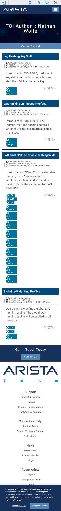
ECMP (12, 199)
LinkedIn (39, 381)
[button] (31, 3)
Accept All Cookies (39, 506)
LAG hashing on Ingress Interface (25, 103)
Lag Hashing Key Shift (18, 56)
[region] (30, 498)
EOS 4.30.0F (9, 253)
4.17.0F (9, 338)
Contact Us (30, 357)
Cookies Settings (19, 506)
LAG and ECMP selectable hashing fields (29, 155)
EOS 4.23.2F (9, 226)
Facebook (4, 381)
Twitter (22, 381)
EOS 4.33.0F (9, 271)
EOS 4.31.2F (9, 262)
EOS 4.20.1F (9, 217)
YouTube (56, 381)
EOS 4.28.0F (9, 244)
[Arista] (15, 9)
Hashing (10, 209)
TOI (11, 203)
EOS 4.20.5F (9, 92)
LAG (11, 195)
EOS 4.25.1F (9, 235)
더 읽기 (48, 88)
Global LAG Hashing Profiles (22, 291)
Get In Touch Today (30, 349)
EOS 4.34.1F (9, 280)
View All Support (30, 46)
